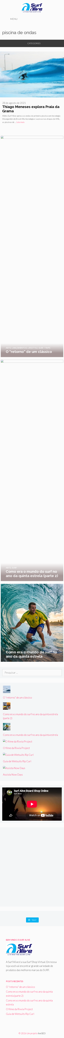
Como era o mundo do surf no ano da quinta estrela (30, 734)
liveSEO (42, 1033)
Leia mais (21, 122)
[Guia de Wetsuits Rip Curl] (18, 754)
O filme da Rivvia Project (16, 748)
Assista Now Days (13, 774)
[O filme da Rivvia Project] (17, 741)
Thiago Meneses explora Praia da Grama (30, 109)
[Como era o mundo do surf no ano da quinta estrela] (32, 659)
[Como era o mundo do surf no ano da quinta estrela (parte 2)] (32, 579)
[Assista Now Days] (14, 768)
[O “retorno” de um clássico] (32, 355)
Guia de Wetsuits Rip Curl (17, 761)
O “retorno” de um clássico (17, 697)
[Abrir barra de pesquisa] (56, 19)
